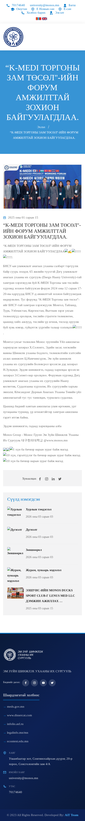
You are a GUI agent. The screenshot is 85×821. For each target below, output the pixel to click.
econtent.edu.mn (17, 741)
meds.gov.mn (15, 706)
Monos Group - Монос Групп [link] (22, 434)
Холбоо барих (36, 12)
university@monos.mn (44, 5)
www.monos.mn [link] (57, 440)
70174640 (18, 5)
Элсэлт (59, 12)
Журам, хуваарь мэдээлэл (43, 570)
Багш (72, 5)
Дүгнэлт (31, 529)
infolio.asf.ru (15, 724)
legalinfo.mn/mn (17, 732)
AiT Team (71, 815)
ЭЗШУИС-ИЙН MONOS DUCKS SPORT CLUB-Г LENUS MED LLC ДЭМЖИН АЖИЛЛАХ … (50, 596)
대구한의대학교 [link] (32, 440)
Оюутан (21, 9)
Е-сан (67, 9)
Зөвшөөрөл (34, 549)
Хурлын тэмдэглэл (38, 509)
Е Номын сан (45, 9)
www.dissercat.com (19, 715)
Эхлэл (41, 127)
